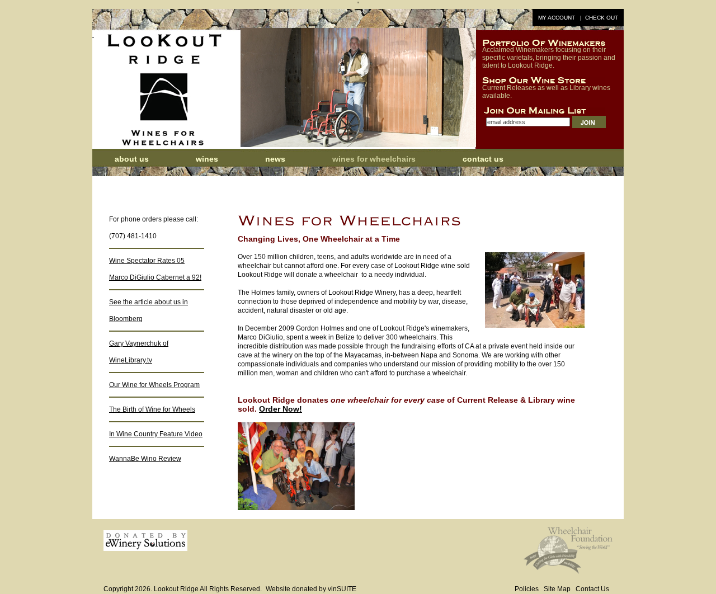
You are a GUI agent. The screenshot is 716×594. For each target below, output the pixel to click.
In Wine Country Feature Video (155, 434)
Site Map (557, 589)
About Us (132, 158)
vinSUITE (342, 589)
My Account (556, 18)
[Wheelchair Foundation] (568, 572)
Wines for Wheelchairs (374, 158)
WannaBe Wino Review (145, 459)
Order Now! (280, 408)
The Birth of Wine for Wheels (152, 409)
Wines (207, 158)
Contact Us (483, 158)
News (276, 158)
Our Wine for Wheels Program (154, 385)
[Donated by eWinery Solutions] (145, 549)
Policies (527, 589)
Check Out (601, 18)
